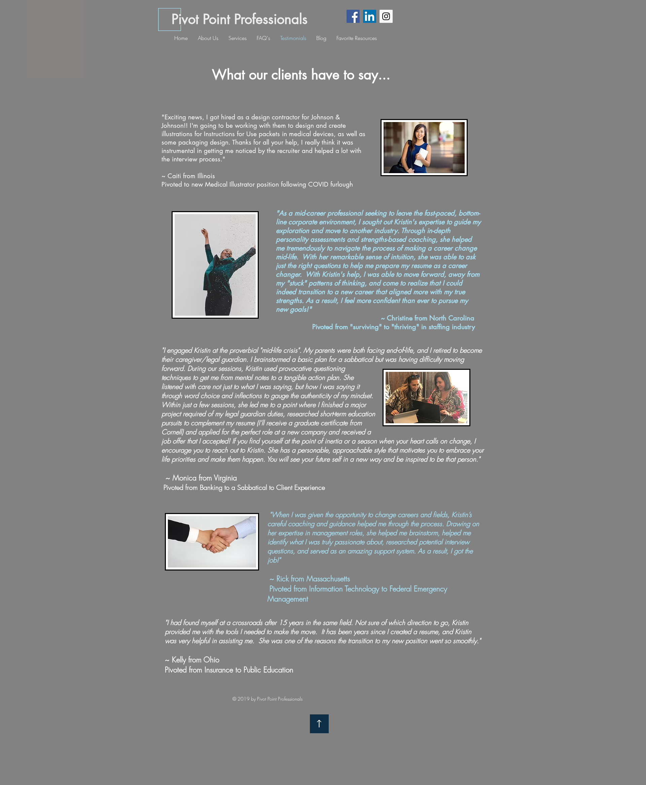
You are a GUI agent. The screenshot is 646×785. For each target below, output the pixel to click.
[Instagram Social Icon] (386, 16)
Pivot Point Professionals (240, 19)
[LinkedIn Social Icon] (369, 16)
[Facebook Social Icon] (353, 16)
